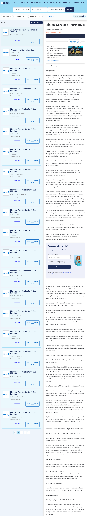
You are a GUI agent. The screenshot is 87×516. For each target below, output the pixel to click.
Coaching (53, 3)
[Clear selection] (28, 9)
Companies (24, 3)
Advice (46, 3)
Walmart (13, 34)
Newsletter (63, 3)
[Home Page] (5, 3)
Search (69, 9)
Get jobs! (59, 267)
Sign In (83, 3)
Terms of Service (67, 272)
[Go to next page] (28, 432)
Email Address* (53, 254)
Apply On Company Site (32, 41)
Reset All (51, 16)
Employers (75, 3)
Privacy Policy (52, 274)
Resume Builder (36, 3)
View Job (17, 41)
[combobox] (23, 10)
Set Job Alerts (35, 22)
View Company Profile (53, 60)
